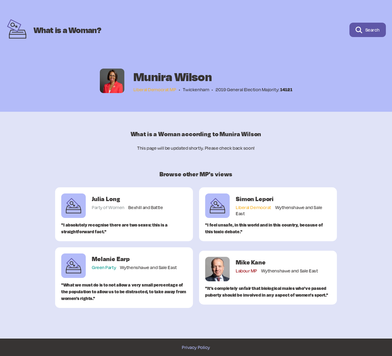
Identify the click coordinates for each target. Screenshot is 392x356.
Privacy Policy (196, 347)
